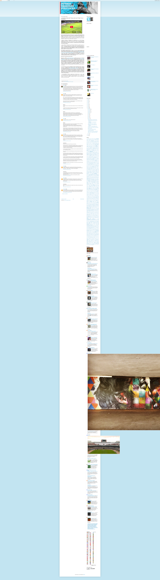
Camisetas (98, 154)
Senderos (94, 230)
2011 (88, 134)
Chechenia (88, 158)
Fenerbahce (90, 176)
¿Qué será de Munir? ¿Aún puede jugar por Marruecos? (94, 81)
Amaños (92, 141)
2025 (88, 99)
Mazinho (94, 203)
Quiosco (93, 220)
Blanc (89, 152)
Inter (91, 188)
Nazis (98, 208)
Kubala (91, 195)
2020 (88, 101)
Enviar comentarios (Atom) (67, 200)
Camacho (93, 154)
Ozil (96, 212)
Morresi (96, 205)
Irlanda (98, 188)
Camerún (95, 154)
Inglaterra (90, 188)
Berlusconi (94, 150)
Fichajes (89, 177)
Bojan (95, 152)
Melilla (98, 203)
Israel (95, 189)
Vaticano (96, 241)
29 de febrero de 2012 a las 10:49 (67, 116)
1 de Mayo (88, 138)
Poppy (91, 217)
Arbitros (87, 144)
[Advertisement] (72, 196)
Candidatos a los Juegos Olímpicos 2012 (92, 126)
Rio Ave (98, 225)
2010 (88, 135)
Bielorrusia (95, 151)
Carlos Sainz (91, 156)
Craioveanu (88, 163)
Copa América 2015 (97, 161)
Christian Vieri (97, 159)
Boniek (98, 152)
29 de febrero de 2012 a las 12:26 (67, 120)
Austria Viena (93, 146)
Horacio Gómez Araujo (96, 186)
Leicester (91, 196)
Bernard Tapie (96, 150)
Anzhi (93, 143)
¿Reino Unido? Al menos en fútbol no (92, 123)
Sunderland (92, 236)
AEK (91, 139)
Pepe (98, 215)
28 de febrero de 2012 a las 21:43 (67, 102)
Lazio (97, 195)
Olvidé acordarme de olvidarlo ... (91, 480)
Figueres (91, 177)
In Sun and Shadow (90, 353)
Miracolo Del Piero (90, 128)
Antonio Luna (91, 143)
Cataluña (95, 157)
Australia (89, 146)
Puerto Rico (89, 220)
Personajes (88, 216)
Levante (98, 196)
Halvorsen (91, 184)
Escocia (88, 173)
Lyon (88, 200)
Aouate (95, 143)
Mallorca (91, 201)
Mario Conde (92, 93)
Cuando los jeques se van (91, 164)
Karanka (98, 194)
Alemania (92, 140)
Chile (89, 159)
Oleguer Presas (92, 210)
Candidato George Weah (91, 130)
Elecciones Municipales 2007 (89, 170)
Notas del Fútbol (89, 268)
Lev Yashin (96, 196)
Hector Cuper (95, 184)
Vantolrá (89, 241)
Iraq (95, 188)
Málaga (87, 201)
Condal (90, 161)
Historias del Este (96, 185)
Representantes (91, 225)
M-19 (89, 200)
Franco (90, 178)
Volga (92, 243)
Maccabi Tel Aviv (92, 200)
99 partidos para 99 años (90, 481)
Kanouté (92, 194)
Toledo (89, 238)
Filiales (92, 177)
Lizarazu (87, 198)
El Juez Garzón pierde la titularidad (92, 129)
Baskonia (92, 149)
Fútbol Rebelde (89, 273)
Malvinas (95, 201)
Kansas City (94, 194)
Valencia (96, 240)
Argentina (98, 144)
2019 (88, 102)
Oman (89, 211)
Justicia (98, 193)
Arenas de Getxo (92, 144)
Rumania (89, 227)
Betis (88, 151)
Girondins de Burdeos (90, 181)
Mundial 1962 (94, 206)
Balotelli (90, 148)
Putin (91, 220)
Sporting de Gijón (88, 234)
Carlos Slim (95, 156)
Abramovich (94, 138)
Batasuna (94, 149)
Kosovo (89, 195)
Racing (91, 221)
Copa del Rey (91, 162)
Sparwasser (94, 233)
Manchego (98, 201)
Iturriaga (98, 189)
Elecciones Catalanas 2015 (96, 169)
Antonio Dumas (88, 143)
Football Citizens (89, 342)
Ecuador (95, 168)
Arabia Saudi (97, 143)
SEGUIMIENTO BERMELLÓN (91, 347)
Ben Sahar (90, 150)
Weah (98, 243)
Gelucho (92, 459)
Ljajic (89, 198)
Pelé (91, 215)
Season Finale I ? (93, 512)
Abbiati (92, 138)
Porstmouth (96, 217)
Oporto (98, 211)
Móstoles (98, 205)
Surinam (98, 236)
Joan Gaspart (91, 191)
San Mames (95, 228)
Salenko (87, 228)
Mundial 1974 (97, 206)
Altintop (90, 141)
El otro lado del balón (90, 290)
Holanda (90, 186)
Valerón (98, 240)
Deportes (91, 166)
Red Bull (96, 223)
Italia (96, 189)
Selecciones (90, 230)
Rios (87, 226)
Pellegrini (93, 215)
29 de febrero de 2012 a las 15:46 (67, 131)
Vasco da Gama (92, 241)
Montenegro (94, 205)
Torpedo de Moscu (97, 238)
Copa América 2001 (93, 161)
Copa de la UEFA (88, 162)
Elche (90, 169)
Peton (70, 81)
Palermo (89, 213)
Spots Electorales (97, 234)
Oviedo (95, 212)
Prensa (90, 218)
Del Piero (89, 166)
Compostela (88, 161)
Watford (96, 243)
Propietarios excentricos (91, 219)
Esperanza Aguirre (88, 174)
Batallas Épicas (89, 336)
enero (88, 133)
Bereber (91, 150)
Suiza (89, 236)
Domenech (88, 168)
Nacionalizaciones (89, 208)
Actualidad (97, 138)
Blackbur (87, 152)
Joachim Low (88, 191)
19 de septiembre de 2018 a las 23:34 (67, 192)
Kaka (89, 194)
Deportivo (93, 166)
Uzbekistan (92, 240)
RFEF (96, 225)
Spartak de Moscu (91, 233)
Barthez (89, 149)
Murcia (96, 207)
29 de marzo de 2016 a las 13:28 (67, 175)
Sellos (92, 230)
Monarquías (89, 205)
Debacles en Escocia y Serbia (94, 257)
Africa (95, 139)
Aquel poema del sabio (93, 348)
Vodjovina (90, 243)
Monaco (87, 205)
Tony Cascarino (92, 238)
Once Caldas (95, 211)
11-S (91, 138)
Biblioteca (91, 151)
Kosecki (87, 195)
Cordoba (98, 162)
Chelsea (64, 81)
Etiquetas (95, 174)
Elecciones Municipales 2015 (90, 171)
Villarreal (95, 242)
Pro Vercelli (97, 218)
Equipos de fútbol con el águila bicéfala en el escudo (94, 89)
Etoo (96, 174)
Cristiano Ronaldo (91, 163)
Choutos (95, 159)
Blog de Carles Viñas (90, 494)
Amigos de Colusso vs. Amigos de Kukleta (93, 464)
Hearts (93, 184)
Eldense (92, 169)
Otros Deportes (88, 212)
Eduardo (87, 169)
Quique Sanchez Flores (96, 220)
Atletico (87, 146)
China (91, 159)
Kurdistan (93, 195)
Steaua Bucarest (88, 235)
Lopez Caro (97, 198)
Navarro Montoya (95, 208)
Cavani (97, 157)
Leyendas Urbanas (68, 81)
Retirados (93, 225)
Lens (94, 196)
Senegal (96, 230)
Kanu (96, 194)
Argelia (95, 144)
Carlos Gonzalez (88, 156)
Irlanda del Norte (88, 189)
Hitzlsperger (88, 186)
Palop (95, 213)
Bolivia (96, 152)
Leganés (89, 196)
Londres (94, 198)
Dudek (90, 168)
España (95, 173)
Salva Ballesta (90, 228)
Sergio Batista (88, 231)
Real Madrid (88, 222)
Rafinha (98, 221)
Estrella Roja (91, 174)
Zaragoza (72, 81)
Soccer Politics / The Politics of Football (92, 308)
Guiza (89, 184)
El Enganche (89, 313)
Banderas (92, 148)
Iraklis (93, 188)
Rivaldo (88, 226)
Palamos (98, 212)
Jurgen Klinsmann (90, 193)
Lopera (95, 198)
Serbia (98, 230)
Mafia (98, 200)
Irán (94, 188)
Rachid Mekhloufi (88, 221)
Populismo (93, 217)
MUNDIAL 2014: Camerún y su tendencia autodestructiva (94, 61)
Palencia (87, 213)
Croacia (98, 163)
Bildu (98, 151)
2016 (88, 104)
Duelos (92, 168)
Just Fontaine (95, 193)
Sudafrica (93, 235)
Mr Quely (64, 85)
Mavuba (89, 203)
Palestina (91, 213)
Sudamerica (95, 235)
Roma (98, 226)
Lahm (94, 195)
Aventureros (96, 146)
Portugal (88, 218)
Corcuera (96, 162)
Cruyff (87, 164)
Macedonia (95, 200)
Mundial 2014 (89, 207)
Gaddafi (95, 179)
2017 (88, 103)
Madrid (97, 200)
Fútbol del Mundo (88, 179)
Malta (93, 201)
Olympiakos (95, 210)
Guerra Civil (91, 183)
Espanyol (93, 173)
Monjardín (92, 205)
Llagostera (91, 198)
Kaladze (90, 194)
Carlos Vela (97, 156)
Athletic (97, 145)
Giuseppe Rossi (95, 181)
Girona (87, 181)
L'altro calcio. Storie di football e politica (92, 324)
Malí (89, 201)
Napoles (92, 208)
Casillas (89, 157)
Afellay (94, 139)
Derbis (95, 166)
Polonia (87, 217)
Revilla (95, 225)
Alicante (88, 141)
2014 (88, 106)
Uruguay (89, 240)
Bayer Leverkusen (97, 149)
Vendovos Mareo (90, 330)
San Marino (97, 228)
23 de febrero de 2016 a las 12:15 (67, 169)
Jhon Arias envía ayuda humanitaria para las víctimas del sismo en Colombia (94, 274)
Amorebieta (97, 141)
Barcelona (94, 148)
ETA (93, 174)
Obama (87, 210)
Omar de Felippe (92, 211)
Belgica (87, 150)
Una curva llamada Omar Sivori (91, 454)
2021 (88, 100)
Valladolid (87, 241)
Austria (91, 146)
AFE (92, 139)
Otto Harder (91, 212)
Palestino (93, 213)
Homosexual (92, 186)
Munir (92, 207)
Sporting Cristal (97, 233)
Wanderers (89, 435)
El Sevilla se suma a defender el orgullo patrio (93, 127)
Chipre (93, 159)
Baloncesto (88, 148)
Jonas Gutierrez (94, 191)
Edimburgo (98, 168)
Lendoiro (92, 196)
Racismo (93, 221)
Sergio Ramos (91, 231)
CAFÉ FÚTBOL (89, 256)
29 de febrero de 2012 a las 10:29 (67, 109)
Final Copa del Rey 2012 (96, 177)
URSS (87, 240)
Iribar (96, 188)
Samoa (92, 228)
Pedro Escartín (89, 215)
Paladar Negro (89, 262)
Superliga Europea (95, 236)
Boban (90, 152)
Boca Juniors (92, 152)
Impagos (87, 188)
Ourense (93, 212)
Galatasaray (97, 179)
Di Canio (97, 166)
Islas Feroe (93, 189)
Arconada (89, 144)
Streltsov (91, 235)
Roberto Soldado (94, 226)
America (95, 141)
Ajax (96, 139)
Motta (89, 206)
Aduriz (90, 139)
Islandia (91, 189)
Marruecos (97, 202)
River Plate (90, 226)
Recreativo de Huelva (92, 223)
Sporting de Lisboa (92, 234)
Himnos (92, 185)
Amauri (93, 141)
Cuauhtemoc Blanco (97, 164)
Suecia (88, 236)
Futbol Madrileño (92, 179)
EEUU (89, 169)
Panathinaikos (97, 213)
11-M (89, 138)
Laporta (96, 195)
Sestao (94, 231)
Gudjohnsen (88, 183)
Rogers (96, 226)
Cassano (91, 157)
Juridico (93, 193)
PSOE (98, 219)
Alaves (98, 139)
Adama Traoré (88, 139)
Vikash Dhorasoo (91, 242)
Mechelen (96, 203)
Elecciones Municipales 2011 (96, 170)
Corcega (94, 162)
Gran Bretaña (93, 182)
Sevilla (96, 231)
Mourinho (92, 206)
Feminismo (88, 176)
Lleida (92, 198)
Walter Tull (94, 243)
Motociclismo (88, 206)
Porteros (98, 217)
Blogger (84, 574)
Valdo (93, 240)
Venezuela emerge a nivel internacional (92, 119)
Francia (88, 178)
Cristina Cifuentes (95, 163)
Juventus (88, 194)
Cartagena (88, 157)
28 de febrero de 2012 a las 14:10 (67, 91)
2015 (88, 105)
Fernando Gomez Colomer (94, 176)
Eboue (93, 168)
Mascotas (88, 203)
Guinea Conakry (95, 183)
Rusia (91, 227)
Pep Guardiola (95, 215)
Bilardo (96, 151)
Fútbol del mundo (90, 500)
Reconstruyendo (88, 223)
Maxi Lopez (92, 203)
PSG (96, 219)
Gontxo (64, 93)
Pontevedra (90, 217)
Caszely (93, 157)
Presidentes (93, 218)
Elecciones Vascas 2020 (96, 171)
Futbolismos (89, 517)
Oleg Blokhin (89, 210)
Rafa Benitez (95, 221)
